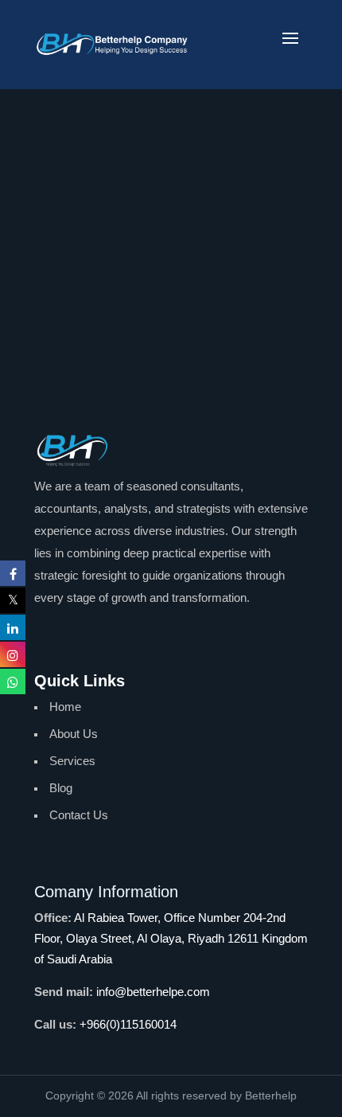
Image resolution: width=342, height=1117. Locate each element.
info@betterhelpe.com (153, 991)
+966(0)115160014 (128, 1024)
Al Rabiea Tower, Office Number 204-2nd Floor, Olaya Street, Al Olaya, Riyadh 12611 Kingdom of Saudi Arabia (171, 938)
